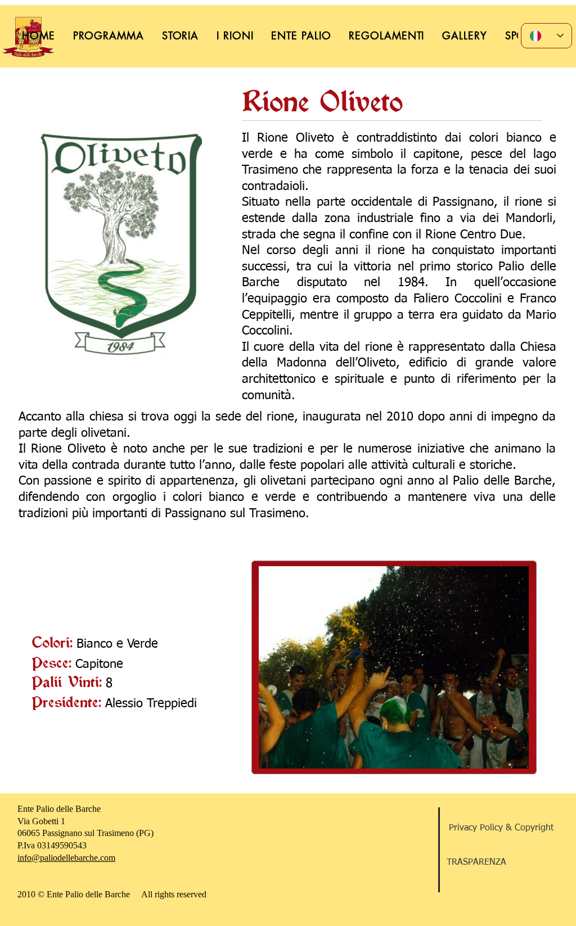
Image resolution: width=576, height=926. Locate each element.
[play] (501, 759)
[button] (394, 667)
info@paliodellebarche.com (66, 857)
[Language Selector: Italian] (546, 35)
